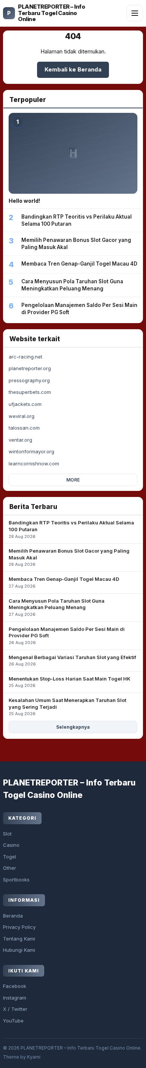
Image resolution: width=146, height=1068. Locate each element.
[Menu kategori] (135, 13)
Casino (11, 845)
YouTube (13, 1021)
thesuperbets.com (30, 392)
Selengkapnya (73, 727)
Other (9, 868)
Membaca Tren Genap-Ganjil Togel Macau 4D (64, 582)
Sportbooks (16, 880)
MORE (73, 480)
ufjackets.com (25, 404)
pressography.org (29, 380)
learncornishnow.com (34, 463)
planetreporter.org (30, 368)
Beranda (13, 916)
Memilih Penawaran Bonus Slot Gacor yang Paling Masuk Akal (69, 557)
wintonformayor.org (31, 451)
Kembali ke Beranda (73, 69)
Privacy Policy (19, 927)
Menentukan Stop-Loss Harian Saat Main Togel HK (69, 682)
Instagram (14, 998)
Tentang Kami (19, 939)
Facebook (14, 986)
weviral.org (21, 416)
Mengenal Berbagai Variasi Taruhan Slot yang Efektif (72, 660)
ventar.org (20, 440)
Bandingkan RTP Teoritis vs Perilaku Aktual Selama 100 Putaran (71, 529)
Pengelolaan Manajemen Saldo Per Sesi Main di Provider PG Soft (67, 635)
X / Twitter (15, 1009)
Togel (9, 857)
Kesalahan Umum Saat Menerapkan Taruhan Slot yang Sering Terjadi (67, 706)
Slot (7, 834)
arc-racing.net (25, 357)
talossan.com (24, 428)
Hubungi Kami (19, 950)
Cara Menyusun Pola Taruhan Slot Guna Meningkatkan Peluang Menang (56, 607)
